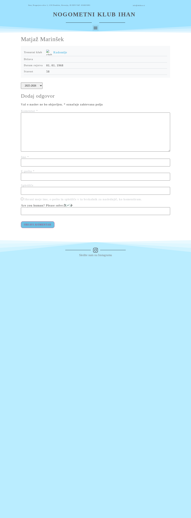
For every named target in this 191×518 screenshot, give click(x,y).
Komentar (29, 111)
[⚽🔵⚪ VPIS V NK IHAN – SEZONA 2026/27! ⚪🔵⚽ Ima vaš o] (14, 383)
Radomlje (60, 52)
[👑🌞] (107, 263)
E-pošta (28, 171)
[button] (96, 28)
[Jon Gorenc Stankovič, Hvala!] (131, 267)
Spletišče (27, 185)
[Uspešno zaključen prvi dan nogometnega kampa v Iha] (154, 272)
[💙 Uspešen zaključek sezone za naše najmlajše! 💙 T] (177, 347)
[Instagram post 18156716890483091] (84, 267)
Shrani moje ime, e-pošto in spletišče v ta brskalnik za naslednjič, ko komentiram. (83, 199)
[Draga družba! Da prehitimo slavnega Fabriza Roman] (37, 306)
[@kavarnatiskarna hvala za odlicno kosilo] (60, 269)
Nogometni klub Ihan (94, 14)
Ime (25, 157)
